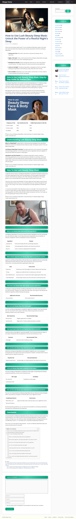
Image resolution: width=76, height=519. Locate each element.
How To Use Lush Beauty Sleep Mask (15, 433)
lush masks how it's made (38, 464)
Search (68, 11)
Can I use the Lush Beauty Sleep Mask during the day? (19, 450)
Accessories (58, 25)
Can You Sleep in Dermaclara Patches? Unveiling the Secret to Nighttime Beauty (22, 466)
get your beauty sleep (31, 462)
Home (26, 2)
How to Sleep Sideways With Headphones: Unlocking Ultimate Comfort (21, 468)
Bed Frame (57, 27)
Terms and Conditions (69, 517)
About (46, 517)
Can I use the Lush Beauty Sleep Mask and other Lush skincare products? (23, 456)
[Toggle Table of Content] (37, 429)
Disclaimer (54, 517)
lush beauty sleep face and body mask (15, 464)
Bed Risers (57, 29)
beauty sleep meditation (21, 462)
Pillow (31, 2)
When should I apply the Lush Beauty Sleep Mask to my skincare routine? (23, 439)
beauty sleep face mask (11, 462)
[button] (72, 2)
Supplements (58, 55)
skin (38, 83)
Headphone (60, 2)
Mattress (38, 2)
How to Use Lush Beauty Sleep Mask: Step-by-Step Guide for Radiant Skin (23, 430)
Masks (68, 2)
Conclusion (9, 457)
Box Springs (58, 37)
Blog (56, 35)
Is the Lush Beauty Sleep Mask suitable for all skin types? (20, 453)
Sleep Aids (52, 2)
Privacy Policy (60, 517)
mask (17, 420)
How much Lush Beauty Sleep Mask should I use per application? (21, 442)
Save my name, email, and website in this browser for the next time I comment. (25, 505)
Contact (49, 517)
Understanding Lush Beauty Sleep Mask (15, 432)
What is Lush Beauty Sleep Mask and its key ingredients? (20, 436)
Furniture (44, 2)
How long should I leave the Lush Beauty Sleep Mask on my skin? (21, 447)
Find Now (57, 9)
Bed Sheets (57, 31)
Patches (57, 49)
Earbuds (57, 39)
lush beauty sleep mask (28, 464)
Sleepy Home (7, 2)
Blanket (57, 33)
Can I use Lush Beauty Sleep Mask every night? (18, 445)
